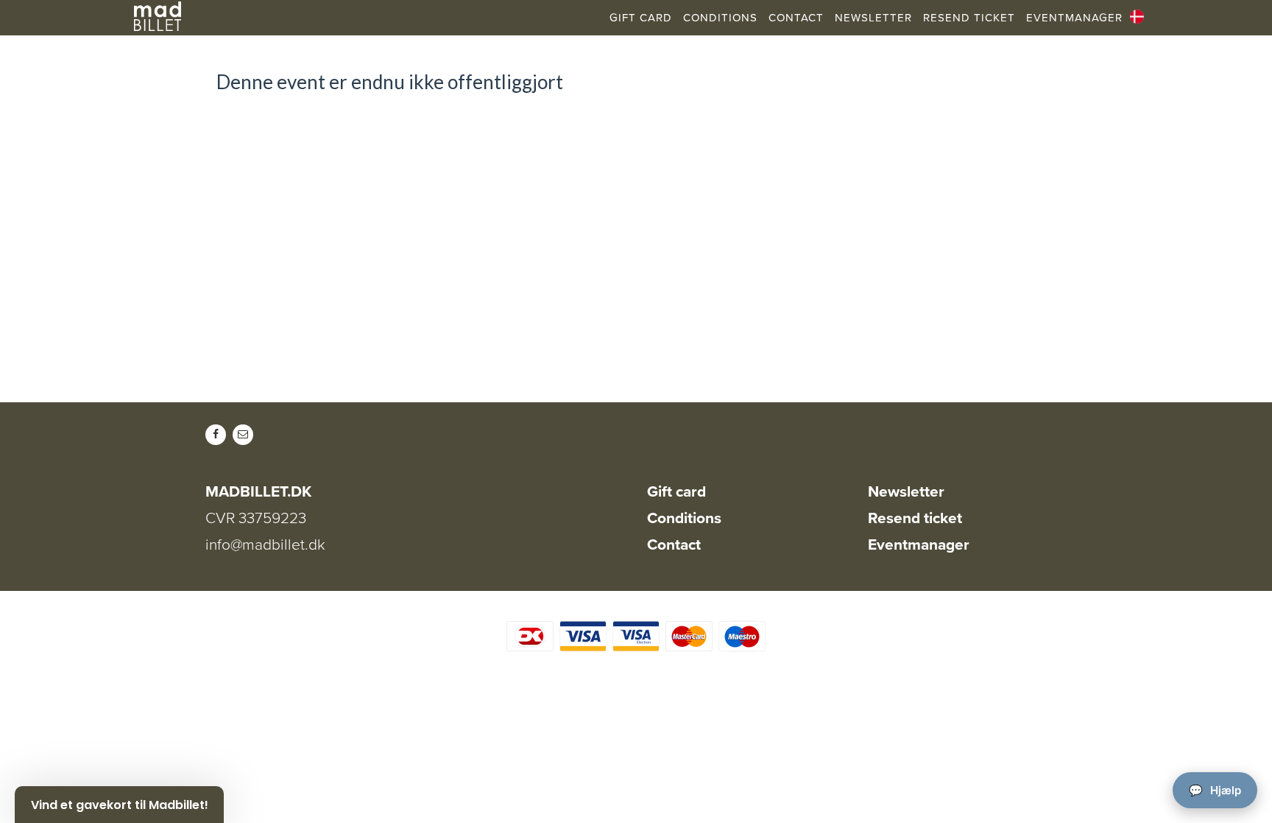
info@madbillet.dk (265, 545)
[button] (119, 804)
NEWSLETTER (873, 17)
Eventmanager (918, 545)
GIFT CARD (641, 17)
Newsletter (906, 492)
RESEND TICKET (969, 17)
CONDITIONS (720, 17)
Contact (674, 545)
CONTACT (796, 17)
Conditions (684, 518)
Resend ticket (915, 518)
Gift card (676, 492)
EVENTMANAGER (1074, 17)
